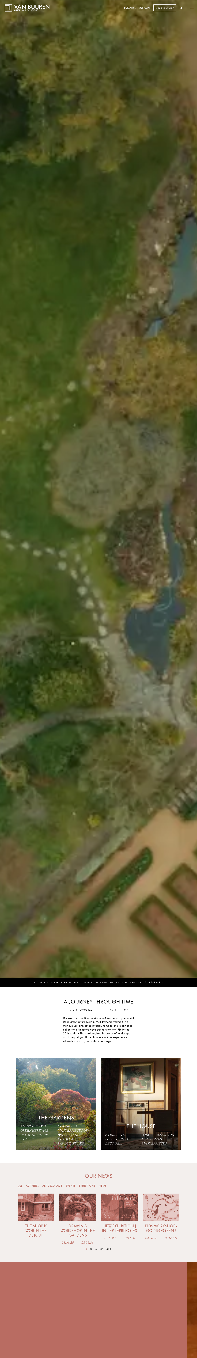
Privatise (130, 7)
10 (101, 1248)
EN (181, 8)
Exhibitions (87, 1185)
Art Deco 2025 (52, 1185)
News (102, 1185)
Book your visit (165, 7)
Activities (32, 1185)
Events (70, 1185)
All (20, 1185)
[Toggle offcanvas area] (192, 8)
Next (108, 1248)
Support (144, 7)
